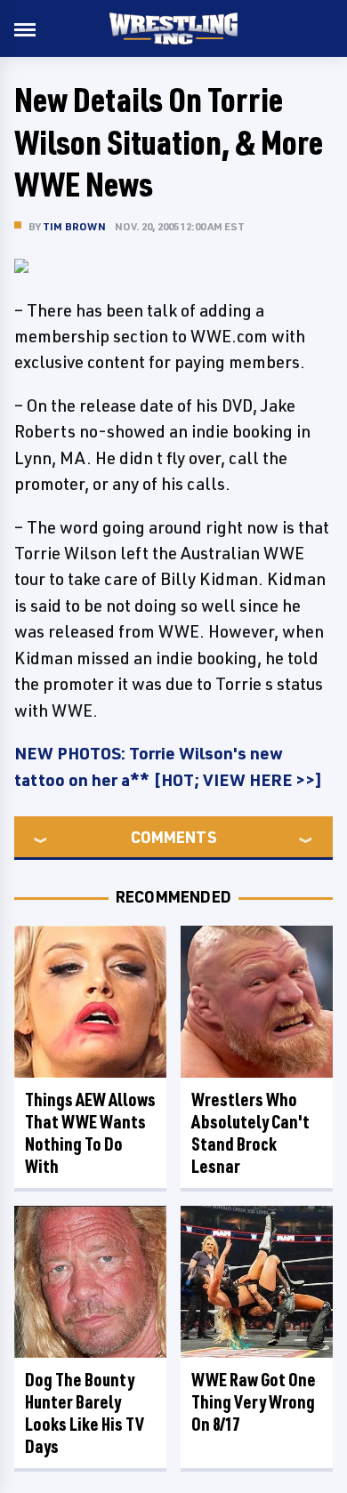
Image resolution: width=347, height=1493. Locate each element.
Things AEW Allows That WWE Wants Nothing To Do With (90, 1132)
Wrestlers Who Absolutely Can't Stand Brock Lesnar (250, 1132)
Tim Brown (74, 226)
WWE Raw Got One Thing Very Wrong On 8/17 (253, 1402)
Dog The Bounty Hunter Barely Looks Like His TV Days (84, 1413)
